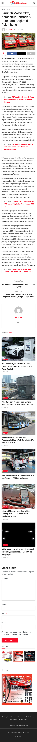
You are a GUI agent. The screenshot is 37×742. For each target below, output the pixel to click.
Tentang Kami (6, 717)
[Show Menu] (2, 3)
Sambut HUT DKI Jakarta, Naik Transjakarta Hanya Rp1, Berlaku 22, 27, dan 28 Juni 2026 (18, 440)
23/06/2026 (5, 371)
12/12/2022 (20, 29)
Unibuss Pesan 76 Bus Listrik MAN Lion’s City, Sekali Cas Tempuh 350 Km (19, 203)
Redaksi (15, 717)
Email (4, 614)
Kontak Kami (23, 719)
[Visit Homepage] (18, 3)
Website (4, 623)
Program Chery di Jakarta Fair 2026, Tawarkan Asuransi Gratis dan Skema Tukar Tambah (17, 366)
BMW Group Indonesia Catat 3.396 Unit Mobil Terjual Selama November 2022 (19, 146)
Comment (6, 578)
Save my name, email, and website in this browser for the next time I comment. (17, 633)
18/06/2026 (5, 519)
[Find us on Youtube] (20, 736)
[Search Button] (34, 3)
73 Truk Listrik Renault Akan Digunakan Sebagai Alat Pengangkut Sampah (19, 99)
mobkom (10, 29)
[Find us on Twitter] (17, 736)
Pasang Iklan (13, 719)
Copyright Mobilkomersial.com (20, 732)
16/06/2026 (5, 557)
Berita (8, 9)
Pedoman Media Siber (26, 717)
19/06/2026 (5, 481)
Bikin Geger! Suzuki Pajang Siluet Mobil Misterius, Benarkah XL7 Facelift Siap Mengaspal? (18, 551)
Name (4, 604)
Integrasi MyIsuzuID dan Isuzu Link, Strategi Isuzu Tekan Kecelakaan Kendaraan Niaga (16, 513)
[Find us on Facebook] (15, 736)
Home (3, 9)
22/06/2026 (5, 445)
